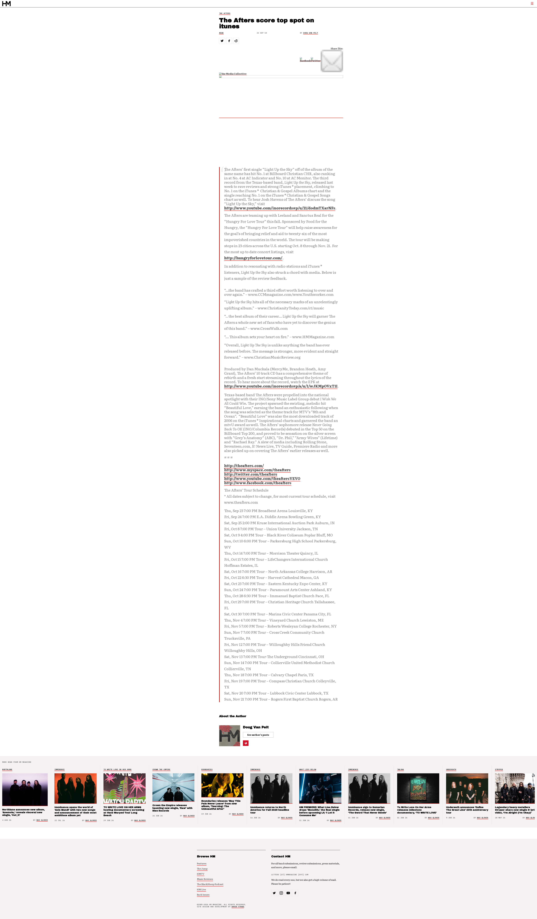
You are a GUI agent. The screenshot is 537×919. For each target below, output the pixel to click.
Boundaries (207, 769)
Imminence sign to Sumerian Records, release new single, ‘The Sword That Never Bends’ (367, 810)
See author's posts (258, 734)
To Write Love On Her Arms (117, 769)
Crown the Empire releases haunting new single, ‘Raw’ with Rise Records (172, 808)
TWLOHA (400, 769)
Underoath (451, 769)
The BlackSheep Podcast (210, 884)
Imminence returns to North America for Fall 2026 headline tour (269, 810)
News (221, 33)
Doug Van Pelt (310, 33)
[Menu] (532, 3)
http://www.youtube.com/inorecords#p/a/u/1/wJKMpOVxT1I (280, 386)
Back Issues (203, 894)
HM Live (201, 889)
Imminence (60, 769)
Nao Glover (42, 820)
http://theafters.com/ (244, 465)
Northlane (7, 769)
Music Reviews (205, 879)
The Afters (224, 13)
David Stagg (238, 906)
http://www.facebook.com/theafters (257, 482)
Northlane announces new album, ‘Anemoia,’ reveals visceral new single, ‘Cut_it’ (23, 812)
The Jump (202, 868)
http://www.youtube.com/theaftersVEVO (262, 478)
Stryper (499, 769)
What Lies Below (307, 769)
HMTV (200, 873)
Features (201, 863)
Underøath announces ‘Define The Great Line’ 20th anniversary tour (467, 810)
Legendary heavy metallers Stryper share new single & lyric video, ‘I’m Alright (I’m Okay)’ (515, 810)
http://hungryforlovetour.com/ (253, 257)
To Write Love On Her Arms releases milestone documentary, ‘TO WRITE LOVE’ (417, 810)
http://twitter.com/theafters (250, 474)
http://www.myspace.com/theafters (257, 469)
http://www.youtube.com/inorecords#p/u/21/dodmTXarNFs (279, 208)
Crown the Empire (161, 769)
